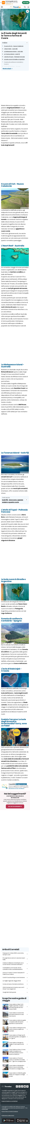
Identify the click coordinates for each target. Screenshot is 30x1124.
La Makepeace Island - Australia (13, 51)
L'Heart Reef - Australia (11, 49)
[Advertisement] (15, 88)
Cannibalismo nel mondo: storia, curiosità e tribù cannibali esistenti (12, 968)
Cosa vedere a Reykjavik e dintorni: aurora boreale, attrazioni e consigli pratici (16, 1067)
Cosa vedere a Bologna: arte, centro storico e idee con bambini (17, 1029)
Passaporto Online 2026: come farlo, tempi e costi (13, 954)
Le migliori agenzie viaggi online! (12, 981)
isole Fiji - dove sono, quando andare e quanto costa (12, 501)
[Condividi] (27, 11)
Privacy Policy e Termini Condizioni (10, 1111)
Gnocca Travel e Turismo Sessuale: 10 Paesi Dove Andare (13, 973)
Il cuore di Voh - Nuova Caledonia (13, 46)
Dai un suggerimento (15, 806)
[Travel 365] (15, 6)
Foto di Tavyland (25, 472)
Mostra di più (7, 68)
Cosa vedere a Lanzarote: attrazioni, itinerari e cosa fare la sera (16, 1014)
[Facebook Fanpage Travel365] (17, 1086)
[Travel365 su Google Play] (8, 1120)
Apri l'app (25, 2)
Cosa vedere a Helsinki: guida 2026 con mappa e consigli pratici (17, 1074)
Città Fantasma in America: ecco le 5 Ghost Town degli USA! (13, 988)
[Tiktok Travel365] (22, 1086)
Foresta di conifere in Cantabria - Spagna (14, 63)
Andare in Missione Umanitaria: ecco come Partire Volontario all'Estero (13, 963)
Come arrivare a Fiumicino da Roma (13, 984)
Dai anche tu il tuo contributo (16, 788)
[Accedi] (28, 7)
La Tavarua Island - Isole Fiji (12, 54)
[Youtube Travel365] (25, 1086)
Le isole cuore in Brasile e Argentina (14, 59)
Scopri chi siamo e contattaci (9, 1101)
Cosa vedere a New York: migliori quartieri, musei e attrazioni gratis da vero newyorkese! (16, 1006)
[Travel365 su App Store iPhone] (21, 1120)
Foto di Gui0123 (25, 208)
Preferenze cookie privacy (8, 1115)
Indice (4, 43)
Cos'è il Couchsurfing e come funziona (14, 977)
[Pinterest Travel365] (27, 1086)
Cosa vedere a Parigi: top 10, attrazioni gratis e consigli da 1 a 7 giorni (17, 1036)
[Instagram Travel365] (19, 1086)
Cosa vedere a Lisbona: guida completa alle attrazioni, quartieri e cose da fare (17, 1021)
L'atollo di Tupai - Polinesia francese (14, 57)
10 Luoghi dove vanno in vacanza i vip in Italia (14, 958)
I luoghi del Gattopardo (9, 992)
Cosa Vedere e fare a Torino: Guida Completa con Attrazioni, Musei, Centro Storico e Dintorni (17, 1052)
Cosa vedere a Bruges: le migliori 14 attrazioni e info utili (16, 1044)
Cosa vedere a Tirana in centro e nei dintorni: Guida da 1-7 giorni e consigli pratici (17, 1059)
